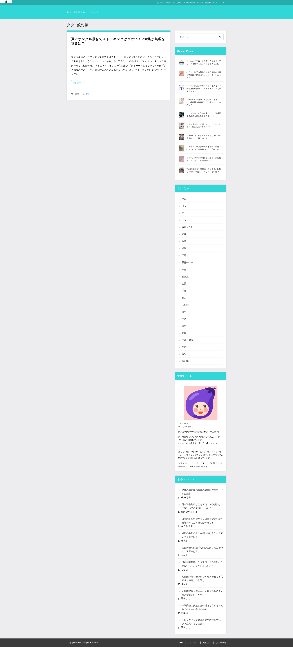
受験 (184, 234)
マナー (185, 213)
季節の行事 (187, 262)
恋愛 (184, 283)
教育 (184, 297)
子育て (185, 255)
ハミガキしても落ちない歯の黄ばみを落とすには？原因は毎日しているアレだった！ (203, 75)
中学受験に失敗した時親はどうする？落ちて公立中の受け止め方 (202, 607)
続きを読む (77, 83)
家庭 (184, 269)
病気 (184, 326)
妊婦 (184, 248)
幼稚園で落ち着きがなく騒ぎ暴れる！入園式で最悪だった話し (202, 578)
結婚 (184, 333)
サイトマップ (220, 3)
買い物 (185, 361)
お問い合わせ (205, 3)
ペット (185, 206)
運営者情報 (190, 3)
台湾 (184, 241)
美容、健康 (187, 340)
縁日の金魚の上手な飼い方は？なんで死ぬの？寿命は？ (202, 535)
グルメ (185, 199)
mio (183, 555)
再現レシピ (187, 227)
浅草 (184, 311)
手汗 (184, 290)
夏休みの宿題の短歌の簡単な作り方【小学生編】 (202, 492)
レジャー (186, 220)
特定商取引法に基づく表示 (171, 3)
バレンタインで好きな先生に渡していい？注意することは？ (201, 622)
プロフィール (178, 643)
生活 (87, 94)
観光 (184, 354)
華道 (184, 347)
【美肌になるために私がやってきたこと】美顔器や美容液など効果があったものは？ (203, 102)
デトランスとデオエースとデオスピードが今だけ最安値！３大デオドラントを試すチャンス (203, 88)
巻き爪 (185, 276)
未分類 (185, 304)
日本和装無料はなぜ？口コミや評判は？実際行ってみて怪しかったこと (202, 506)
